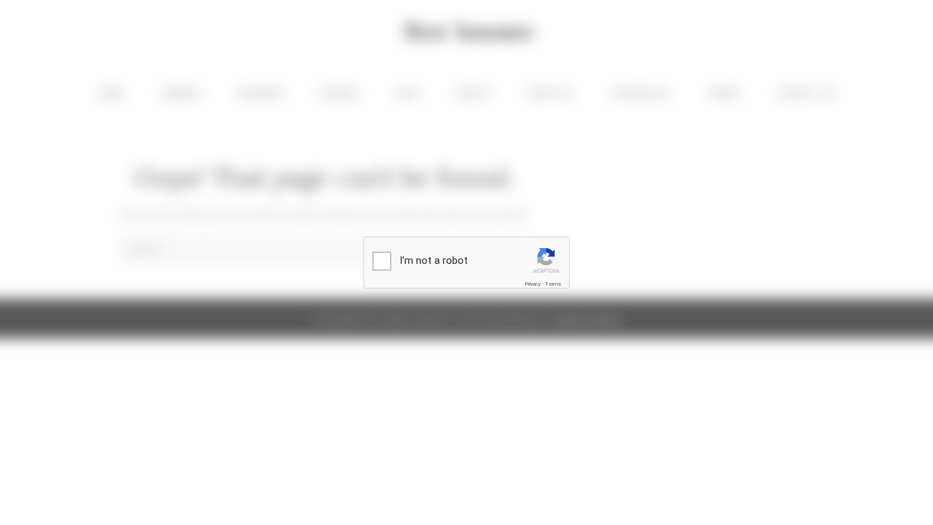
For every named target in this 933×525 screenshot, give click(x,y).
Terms (553, 284)
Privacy (533, 284)
